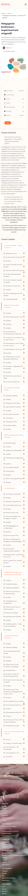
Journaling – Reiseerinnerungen (13, 743)
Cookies (4, 820)
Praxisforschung (9, 471)
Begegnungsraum (6, 844)
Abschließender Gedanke (12, 726)
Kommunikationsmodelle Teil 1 (13, 705)
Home (3, 13)
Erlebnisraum (5, 842)
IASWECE (4, 860)
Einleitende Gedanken (11, 396)
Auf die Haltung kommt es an (13, 505)
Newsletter (5, 811)
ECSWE (4, 862)
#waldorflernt (5, 864)
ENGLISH (4, 893)
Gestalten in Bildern (10, 425)
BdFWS (4, 853)
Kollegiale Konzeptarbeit (12, 588)
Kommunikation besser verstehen (14, 701)
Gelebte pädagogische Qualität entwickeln (13, 436)
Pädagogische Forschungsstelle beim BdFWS (14, 855)
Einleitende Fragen (10, 443)
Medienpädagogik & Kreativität (10, 831)
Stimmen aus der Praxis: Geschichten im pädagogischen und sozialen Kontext (13, 692)
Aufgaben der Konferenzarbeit (13, 450)
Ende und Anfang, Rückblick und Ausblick (14, 733)
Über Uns (4, 806)
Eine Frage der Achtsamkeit (13, 494)
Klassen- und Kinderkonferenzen (14, 479)
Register (4, 889)
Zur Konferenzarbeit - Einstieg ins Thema (13, 247)
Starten (7, 123)
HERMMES (4, 858)
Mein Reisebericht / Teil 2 (12, 753)
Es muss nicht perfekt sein (12, 382)
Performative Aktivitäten (12, 414)
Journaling (8, 261)
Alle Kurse (4, 871)
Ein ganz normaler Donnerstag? (13, 257)
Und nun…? (8, 740)
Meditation (8, 661)
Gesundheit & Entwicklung (9, 836)
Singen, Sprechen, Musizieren (13, 407)
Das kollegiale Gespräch (12, 467)
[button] (25, 4)
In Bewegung (9, 418)
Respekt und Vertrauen (11, 613)
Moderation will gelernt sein (13, 501)
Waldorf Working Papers (8, 878)
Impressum (5, 815)
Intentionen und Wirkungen (12, 403)
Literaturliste (9, 757)
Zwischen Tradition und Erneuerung (14, 270)
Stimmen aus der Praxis (11, 513)
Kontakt (4, 808)
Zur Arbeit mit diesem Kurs (12, 286)
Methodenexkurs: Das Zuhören (13, 349)
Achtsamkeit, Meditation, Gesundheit (11, 637)
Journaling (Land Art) (11, 422)
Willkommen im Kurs (11, 253)
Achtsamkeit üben (10, 670)
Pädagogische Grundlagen (9, 826)
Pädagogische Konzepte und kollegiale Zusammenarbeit (13, 573)
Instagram (4, 813)
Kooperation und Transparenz (13, 616)
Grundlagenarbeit (9, 488)
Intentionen (8, 324)
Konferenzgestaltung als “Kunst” (14, 317)
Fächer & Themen (6, 829)
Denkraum (4, 847)
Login (3, 886)
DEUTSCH (4, 891)
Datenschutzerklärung (8, 818)
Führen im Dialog (6, 833)
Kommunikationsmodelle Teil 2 (13, 712)
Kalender (4, 873)
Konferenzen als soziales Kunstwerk (11, 306)
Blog (3, 875)
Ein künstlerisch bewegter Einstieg (12, 389)
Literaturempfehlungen (11, 299)
